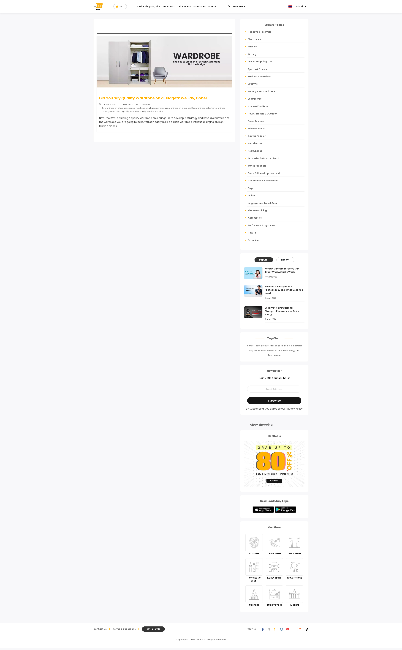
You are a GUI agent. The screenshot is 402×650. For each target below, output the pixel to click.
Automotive (255, 217)
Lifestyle (253, 83)
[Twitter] (269, 629)
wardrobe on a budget (116, 108)
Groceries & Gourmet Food (263, 158)
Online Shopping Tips (148, 6)
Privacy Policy (294, 408)
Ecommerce (255, 98)
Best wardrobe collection (203, 108)
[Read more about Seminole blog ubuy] (98, 6)
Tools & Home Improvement (264, 173)
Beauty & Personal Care (261, 91)
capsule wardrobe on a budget (142, 108)
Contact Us (100, 629)
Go (229, 6)
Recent (285, 259)
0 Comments (145, 104)
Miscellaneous (256, 128)
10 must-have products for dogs (263, 345)
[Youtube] (287, 629)
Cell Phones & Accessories (191, 6)
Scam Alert (254, 240)
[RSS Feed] (300, 629)
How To (252, 232)
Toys (250, 188)
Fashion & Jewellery (259, 76)
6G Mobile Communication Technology (274, 350)
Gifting (252, 54)
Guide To (253, 195)
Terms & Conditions (124, 629)
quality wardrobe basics (151, 111)
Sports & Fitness (257, 69)
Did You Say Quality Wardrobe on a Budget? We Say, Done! (153, 98)
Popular (263, 259)
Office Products (257, 165)
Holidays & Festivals (259, 31)
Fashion (252, 46)
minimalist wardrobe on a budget (174, 108)
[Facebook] (262, 629)
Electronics (169, 6)
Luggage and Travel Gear (262, 203)
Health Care (255, 143)
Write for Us (153, 629)
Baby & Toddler (257, 136)
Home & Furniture (258, 106)
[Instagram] (281, 629)
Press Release (256, 121)
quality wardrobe (130, 111)
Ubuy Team (127, 104)
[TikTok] (307, 629)
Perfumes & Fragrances (261, 225)
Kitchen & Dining (257, 210)
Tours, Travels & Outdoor (262, 113)
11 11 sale (285, 345)
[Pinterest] (275, 629)
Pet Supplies (255, 150)
